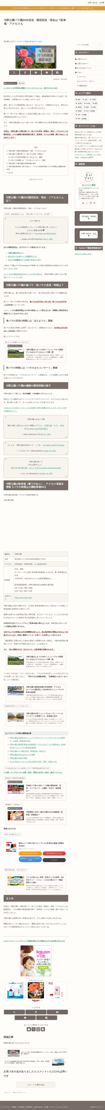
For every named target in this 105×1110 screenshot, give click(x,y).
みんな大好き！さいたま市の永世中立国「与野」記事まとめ (33, 762)
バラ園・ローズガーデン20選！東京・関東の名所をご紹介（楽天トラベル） (33, 772)
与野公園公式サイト (16, 253)
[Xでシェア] (14, 72)
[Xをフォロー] (33, 1029)
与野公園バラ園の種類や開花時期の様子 (22, 163)
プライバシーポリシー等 (58, 1107)
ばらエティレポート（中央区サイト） (23, 256)
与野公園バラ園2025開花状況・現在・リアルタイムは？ (27, 151)
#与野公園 (48, 426)
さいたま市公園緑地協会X (14, 274)
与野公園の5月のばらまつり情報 (22, 755)
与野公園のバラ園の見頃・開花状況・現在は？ (28, 751)
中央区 (22, 83)
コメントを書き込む (36, 1085)
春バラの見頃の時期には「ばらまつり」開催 (26, 157)
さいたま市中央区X (33, 274)
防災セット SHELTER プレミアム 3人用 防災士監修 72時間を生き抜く (41, 844)
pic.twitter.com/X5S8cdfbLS (37, 429)
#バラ (56, 426)
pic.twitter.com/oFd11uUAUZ (50, 468)
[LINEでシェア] (47, 72)
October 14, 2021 (46, 474)
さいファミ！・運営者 (9, 1107)
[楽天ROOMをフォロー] (43, 1029)
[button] (57, 72)
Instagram (84, 157)
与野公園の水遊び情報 (18, 758)
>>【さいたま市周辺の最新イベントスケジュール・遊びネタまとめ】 (31, 88)
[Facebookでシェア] (25, 72)
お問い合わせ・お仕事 (88, 234)
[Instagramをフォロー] (38, 1029)
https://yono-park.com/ (23, 598)
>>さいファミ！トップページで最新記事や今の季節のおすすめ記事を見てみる (34, 941)
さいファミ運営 (89, 185)
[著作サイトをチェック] (29, 1029)
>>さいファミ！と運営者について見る (88, 154)
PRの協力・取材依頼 (89, 217)
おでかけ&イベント (11, 83)
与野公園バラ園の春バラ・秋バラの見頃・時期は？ (26, 154)
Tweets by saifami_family (83, 254)
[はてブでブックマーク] (36, 72)
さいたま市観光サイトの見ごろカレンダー (24, 260)
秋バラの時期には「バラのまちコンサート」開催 (28, 160)
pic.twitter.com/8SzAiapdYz (45, 234)
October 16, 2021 (49, 451)
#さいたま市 (34, 468)
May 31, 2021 (45, 434)
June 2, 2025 (47, 239)
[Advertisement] (36, 32)
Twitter (77, 157)
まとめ (10, 172)
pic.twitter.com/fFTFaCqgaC (53, 445)
